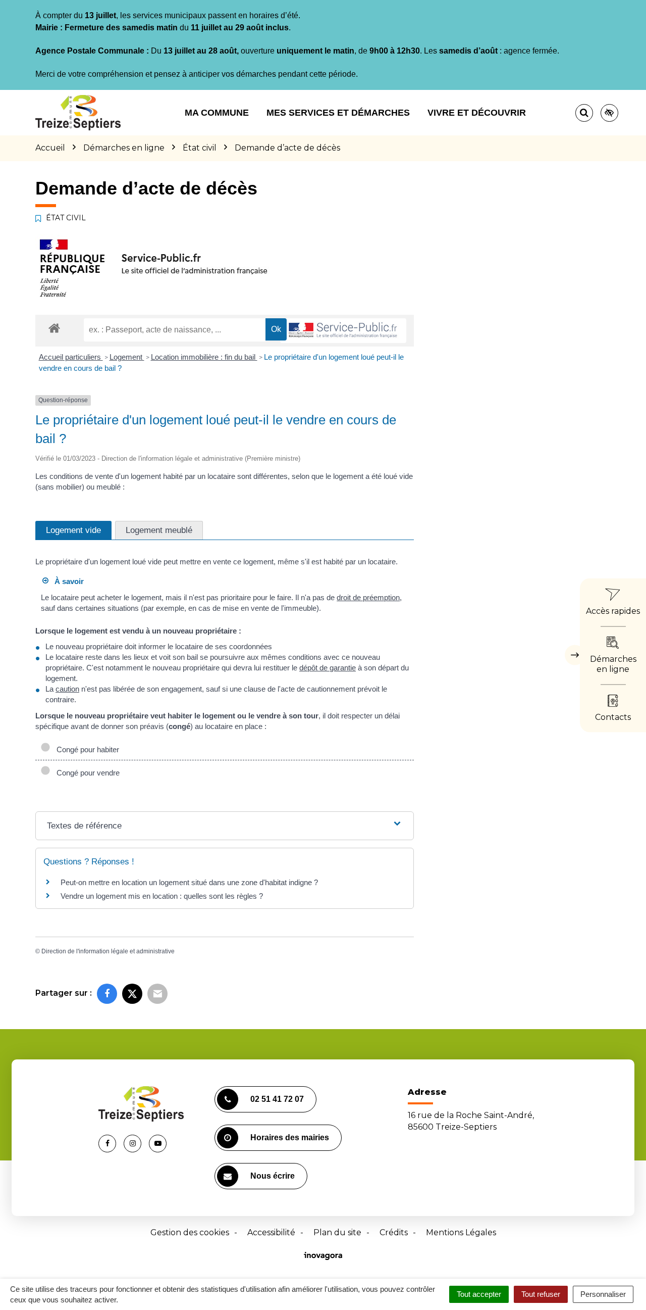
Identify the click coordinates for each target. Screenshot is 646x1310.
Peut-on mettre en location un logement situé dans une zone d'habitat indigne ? (189, 882)
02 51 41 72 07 (277, 1099)
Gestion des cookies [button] (189, 1232)
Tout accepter (479, 1294)
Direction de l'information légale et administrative (108, 951)
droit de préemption (368, 597)
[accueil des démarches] (54, 327)
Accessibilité (271, 1232)
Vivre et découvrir (476, 113)
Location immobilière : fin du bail (204, 357)
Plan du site (337, 1232)
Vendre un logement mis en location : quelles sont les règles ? (162, 896)
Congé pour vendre (86, 772)
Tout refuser (540, 1294)
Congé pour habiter (85, 749)
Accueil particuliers (71, 357)
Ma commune (217, 113)
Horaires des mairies (289, 1137)
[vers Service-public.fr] (343, 330)
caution (67, 689)
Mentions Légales (461, 1232)
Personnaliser (603, 1294)
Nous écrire (272, 1176)
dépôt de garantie (327, 667)
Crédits (394, 1232)
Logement (127, 357)
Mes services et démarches (338, 113)
